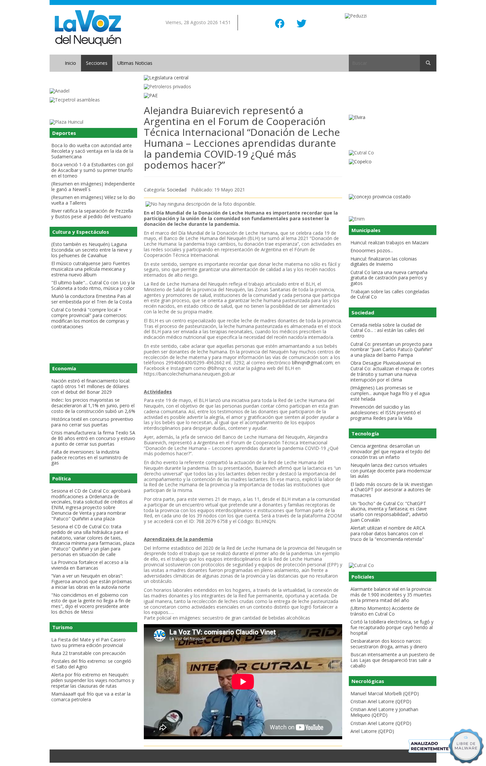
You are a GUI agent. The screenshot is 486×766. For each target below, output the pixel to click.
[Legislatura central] (243, 78)
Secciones (96, 63)
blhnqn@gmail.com (312, 362)
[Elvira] (392, 117)
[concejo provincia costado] (392, 197)
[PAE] (243, 96)
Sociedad (176, 189)
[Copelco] (392, 162)
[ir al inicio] (88, 27)
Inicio (70, 63)
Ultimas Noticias (134, 63)
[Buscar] (428, 63)
